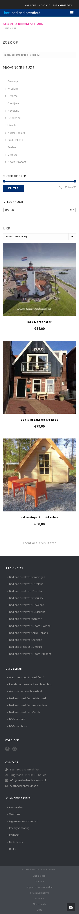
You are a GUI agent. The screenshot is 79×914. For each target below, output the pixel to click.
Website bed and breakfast (25, 691)
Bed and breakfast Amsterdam (28, 705)
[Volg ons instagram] (14, 749)
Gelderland (14, 118)
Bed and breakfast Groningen (27, 577)
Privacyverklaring (19, 828)
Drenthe (13, 96)
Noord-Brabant (17, 162)
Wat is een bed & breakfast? (26, 677)
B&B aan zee (17, 719)
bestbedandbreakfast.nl (24, 786)
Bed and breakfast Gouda (25, 712)
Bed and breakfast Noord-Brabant (30, 654)
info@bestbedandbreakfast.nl (28, 780)
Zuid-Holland (15, 140)
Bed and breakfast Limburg (25, 646)
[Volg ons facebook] (7, 749)
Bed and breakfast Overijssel (26, 598)
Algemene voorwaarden (23, 821)
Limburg (12, 154)
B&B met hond (18, 726)
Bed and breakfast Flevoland (26, 605)
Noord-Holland (17, 132)
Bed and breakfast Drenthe (26, 591)
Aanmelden (16, 807)
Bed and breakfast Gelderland (27, 612)
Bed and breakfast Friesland (26, 584)
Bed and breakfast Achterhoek (28, 698)
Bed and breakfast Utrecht (25, 619)
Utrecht (12, 125)
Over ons (14, 814)
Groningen (14, 81)
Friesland (13, 88)
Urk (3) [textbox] (38, 210)
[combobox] (39, 209)
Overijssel (13, 103)
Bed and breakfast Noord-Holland (30, 626)
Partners (14, 835)
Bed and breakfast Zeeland (25, 639)
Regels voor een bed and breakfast (30, 684)
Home (6, 28)
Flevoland (13, 110)
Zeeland (12, 147)
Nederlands (16, 842)
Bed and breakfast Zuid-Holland (28, 633)
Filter (13, 188)
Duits (12, 849)
